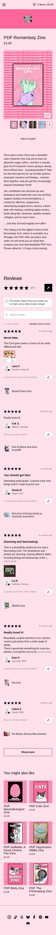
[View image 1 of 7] (14, 124)
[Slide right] (49, 124)
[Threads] (21, 917)
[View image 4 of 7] (42, 124)
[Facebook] (34, 917)
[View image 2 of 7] (23, 124)
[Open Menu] (4, 5)
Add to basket (28, 138)
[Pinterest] (40, 917)
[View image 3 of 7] (32, 124)
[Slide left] (6, 124)
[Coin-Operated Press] (28, 19)
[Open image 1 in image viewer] (28, 85)
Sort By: (33, 324)
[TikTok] (15, 917)
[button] (38, 288)
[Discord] (28, 923)
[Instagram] (9, 917)
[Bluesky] (28, 917)
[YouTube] (46, 917)
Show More (10, 561)
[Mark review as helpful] (48, 377)
